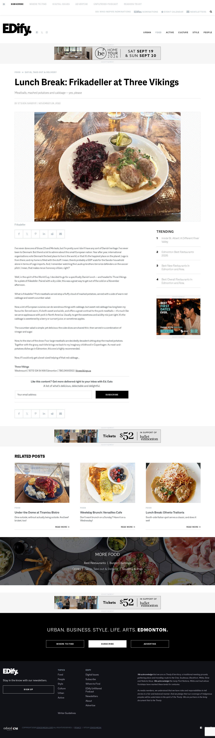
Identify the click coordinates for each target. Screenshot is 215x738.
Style (196, 32)
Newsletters (92, 696)
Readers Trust (133, 4)
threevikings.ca (83, 370)
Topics (61, 670)
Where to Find (38, 4)
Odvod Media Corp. (44, 727)
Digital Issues (61, 4)
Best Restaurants (95, 563)
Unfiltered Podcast (106, 4)
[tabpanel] (107, 637)
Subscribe (17, 4)
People (208, 32)
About (89, 700)
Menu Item (63, 708)
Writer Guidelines (67, 713)
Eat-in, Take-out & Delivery (41, 72)
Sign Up (28, 689)
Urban (147, 32)
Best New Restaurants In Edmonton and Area (176, 267)
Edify (88, 670)
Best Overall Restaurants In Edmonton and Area (177, 281)
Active (170, 32)
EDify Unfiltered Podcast (94, 690)
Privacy (77, 727)
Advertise (81, 4)
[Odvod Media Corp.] (10, 728)
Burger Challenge (120, 563)
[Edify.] (17, 29)
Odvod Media (95, 727)
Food (158, 32)
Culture (183, 32)
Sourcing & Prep (132, 569)
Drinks (77, 569)
